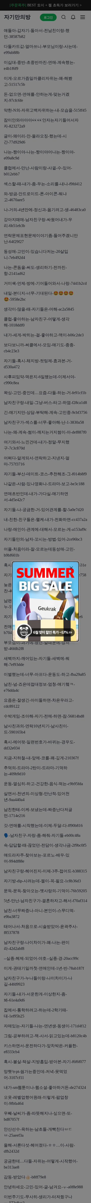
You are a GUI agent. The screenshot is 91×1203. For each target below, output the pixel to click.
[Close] (71, 568)
